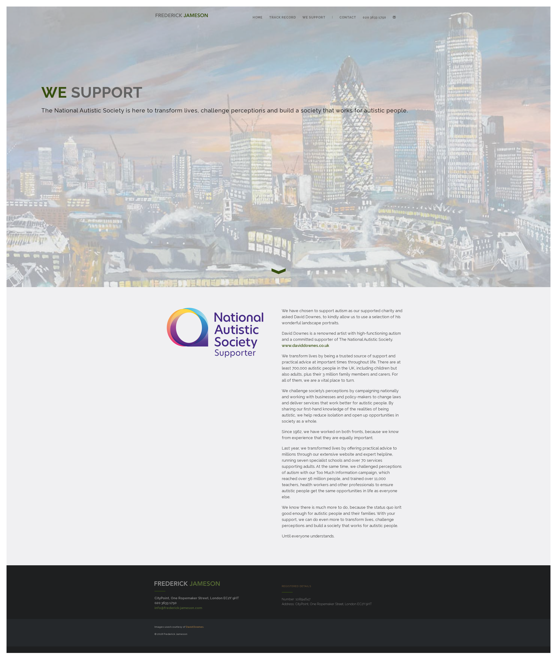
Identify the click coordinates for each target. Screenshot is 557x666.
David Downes (194, 627)
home (258, 17)
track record (282, 17)
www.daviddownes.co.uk (305, 345)
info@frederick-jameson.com (178, 608)
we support (313, 17)
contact (347, 17)
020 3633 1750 (374, 17)
